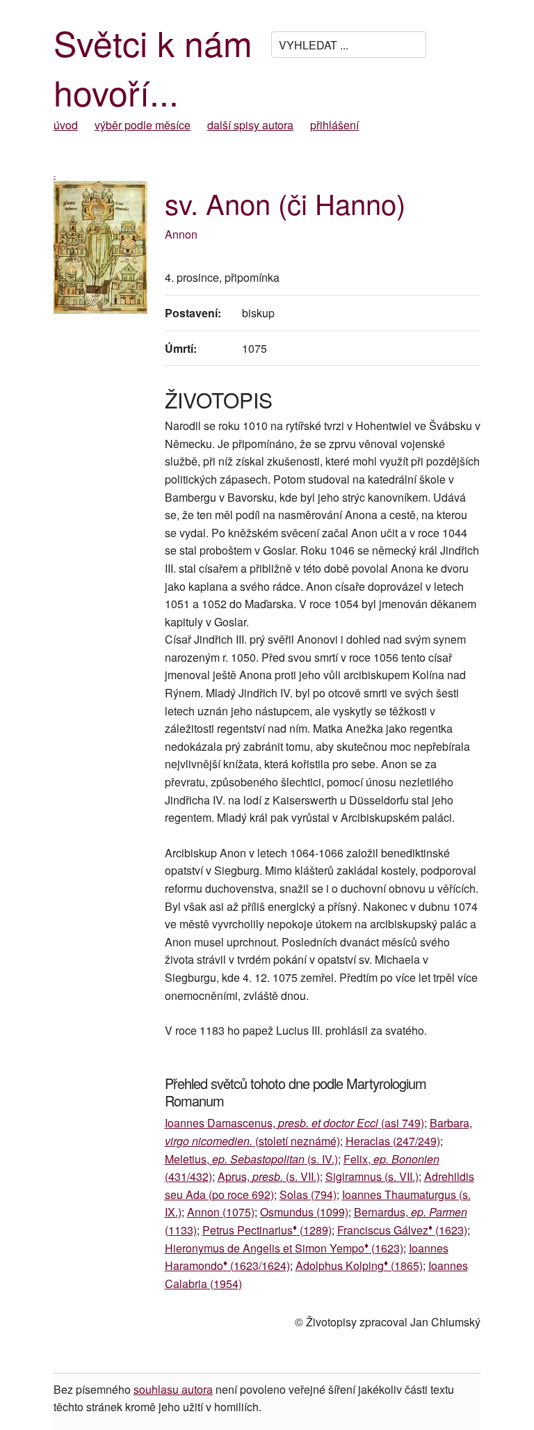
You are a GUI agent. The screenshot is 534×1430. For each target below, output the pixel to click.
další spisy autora (250, 125)
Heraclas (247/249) (393, 1141)
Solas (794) (308, 1194)
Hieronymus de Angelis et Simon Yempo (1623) (284, 1248)
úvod (66, 125)
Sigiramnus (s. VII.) (372, 1176)
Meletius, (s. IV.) (251, 1159)
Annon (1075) (220, 1212)
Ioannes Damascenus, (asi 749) (294, 1123)
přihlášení (334, 125)
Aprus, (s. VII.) (269, 1176)
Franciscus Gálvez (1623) (402, 1230)
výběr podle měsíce (143, 125)
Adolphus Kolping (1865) (359, 1265)
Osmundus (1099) (304, 1212)
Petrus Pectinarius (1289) (267, 1230)
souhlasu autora (173, 1389)
